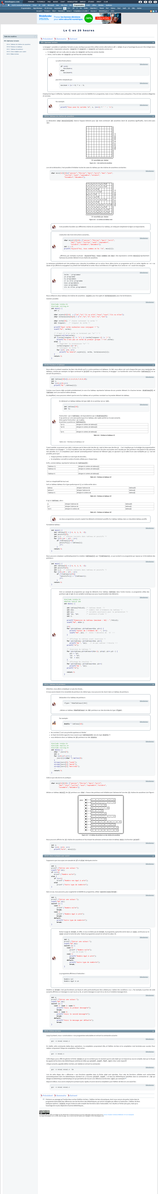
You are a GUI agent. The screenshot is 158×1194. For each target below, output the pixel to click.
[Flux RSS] (151, 11)
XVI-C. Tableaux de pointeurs (15, 49)
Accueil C (39, 11)
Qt (129, 8)
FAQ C (54, 11)
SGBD (88, 5)
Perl (107, 8)
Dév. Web (64, 5)
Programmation (79, 5)
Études (91, 2)
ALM (43, 5)
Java (57, 5)
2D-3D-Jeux (48, 8)
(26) (125, 1078)
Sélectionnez (144, 64)
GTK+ (112, 11)
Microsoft (51, 5)
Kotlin (86, 8)
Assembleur (58, 8)
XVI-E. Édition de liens (13, 54)
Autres (139, 8)
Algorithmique (37, 8)
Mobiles (101, 5)
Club (106, 2)
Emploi (83, 2)
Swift (124, 8)
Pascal (102, 8)
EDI (71, 5)
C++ (69, 8)
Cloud (34, 5)
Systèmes (109, 5)
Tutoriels (41, 2)
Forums (31, 2)
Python (113, 8)
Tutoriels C (61, 11)
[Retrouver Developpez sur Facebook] (156, 11)
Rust (119, 8)
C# (73, 8)
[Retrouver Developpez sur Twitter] (153, 11)
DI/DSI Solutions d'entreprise (21, 5)
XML (133, 8)
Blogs (55, 2)
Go (81, 8)
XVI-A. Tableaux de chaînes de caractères (18, 44)
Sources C (94, 11)
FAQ (49, 2)
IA (39, 5)
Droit (98, 2)
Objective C (93, 8)
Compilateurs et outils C (81, 11)
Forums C (47, 11)
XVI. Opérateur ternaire (11, 41)
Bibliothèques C (104, 11)
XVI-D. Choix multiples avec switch (16, 51)
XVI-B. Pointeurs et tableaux (14, 46)
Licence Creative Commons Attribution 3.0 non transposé (118, 1114)
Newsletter (72, 2)
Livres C (69, 11)
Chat (62, 2)
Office (94, 5)
